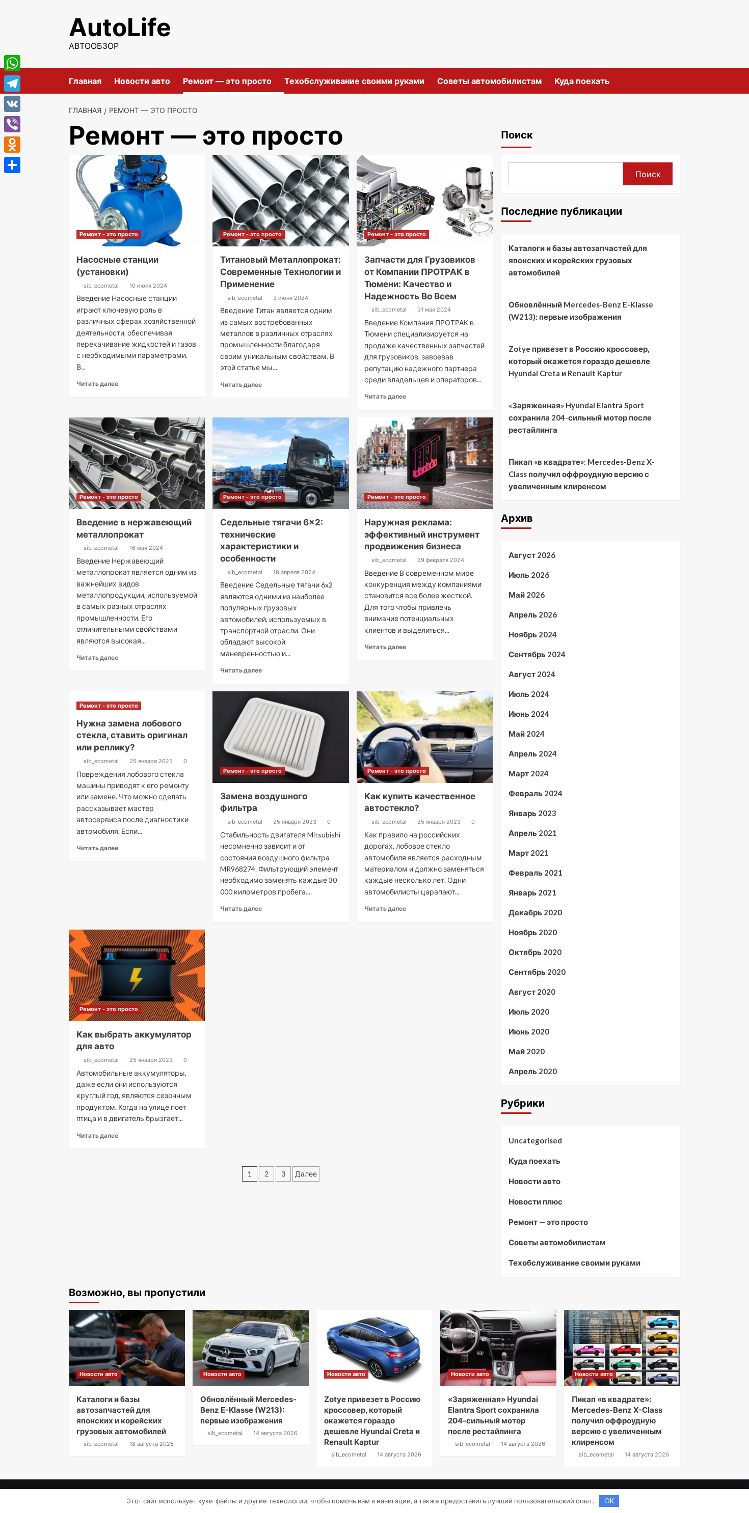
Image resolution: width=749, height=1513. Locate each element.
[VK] (12, 104)
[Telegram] (12, 83)
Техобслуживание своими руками (354, 81)
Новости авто (142, 81)
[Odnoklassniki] (12, 144)
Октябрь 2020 (535, 952)
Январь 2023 (532, 813)
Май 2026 (527, 594)
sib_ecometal (101, 285)
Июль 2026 (529, 574)
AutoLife (120, 27)
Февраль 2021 (536, 872)
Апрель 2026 (533, 614)
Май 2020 (527, 1051)
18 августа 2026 (151, 1443)
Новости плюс (536, 1201)
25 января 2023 (151, 761)
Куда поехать (581, 81)
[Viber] (12, 124)
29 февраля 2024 (440, 560)
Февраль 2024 (536, 793)
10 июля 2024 (148, 285)
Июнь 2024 (529, 713)
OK (609, 1501)
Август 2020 (532, 991)
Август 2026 (532, 554)
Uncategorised (535, 1140)
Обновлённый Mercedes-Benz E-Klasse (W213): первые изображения (581, 310)
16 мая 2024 (146, 547)
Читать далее (97, 383)
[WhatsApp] (12, 63)
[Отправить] (12, 165)
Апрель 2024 (533, 753)
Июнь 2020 (529, 1031)
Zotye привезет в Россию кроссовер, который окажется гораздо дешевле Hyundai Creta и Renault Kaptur (579, 361)
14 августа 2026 (275, 1433)
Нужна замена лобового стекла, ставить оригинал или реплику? (132, 735)
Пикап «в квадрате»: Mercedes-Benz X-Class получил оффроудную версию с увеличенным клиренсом (582, 474)
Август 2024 (532, 674)
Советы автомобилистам (489, 81)
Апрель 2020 (533, 1071)
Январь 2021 (532, 892)
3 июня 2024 (290, 297)
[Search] (673, 81)
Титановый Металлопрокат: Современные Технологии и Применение (280, 272)
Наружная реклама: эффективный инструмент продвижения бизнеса (421, 534)
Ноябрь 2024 (533, 634)
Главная (85, 81)
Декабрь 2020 (535, 912)
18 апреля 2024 (294, 572)
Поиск (517, 135)
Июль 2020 (529, 1011)
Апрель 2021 (533, 832)
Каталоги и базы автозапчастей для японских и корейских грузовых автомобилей (578, 260)
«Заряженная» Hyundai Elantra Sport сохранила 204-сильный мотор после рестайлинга (580, 417)
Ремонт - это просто (108, 234)
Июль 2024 (529, 693)
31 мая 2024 (434, 309)
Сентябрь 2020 (537, 971)
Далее (306, 1173)
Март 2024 (529, 773)
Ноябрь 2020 (533, 932)
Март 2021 (529, 852)
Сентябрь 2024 (537, 654)
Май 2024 (527, 733)
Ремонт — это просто (227, 81)
